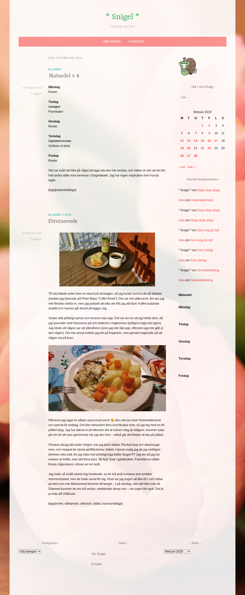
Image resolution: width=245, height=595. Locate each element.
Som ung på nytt (208, 230)
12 (182, 140)
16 (209, 140)
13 (188, 140)
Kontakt (136, 41)
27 (188, 155)
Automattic (158, 588)
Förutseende (63, 221)
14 (195, 140)
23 (209, 148)
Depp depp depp (208, 190)
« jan (182, 167)
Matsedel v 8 (63, 76)
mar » (191, 167)
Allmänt (55, 69)
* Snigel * (122, 17)
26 (182, 155)
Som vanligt (205, 250)
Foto (67, 214)
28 (195, 155)
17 (216, 140)
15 (202, 140)
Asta (182, 200)
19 (182, 148)
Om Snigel (112, 41)
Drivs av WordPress (94, 588)
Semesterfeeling (208, 270)
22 (202, 148)
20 (188, 148)
